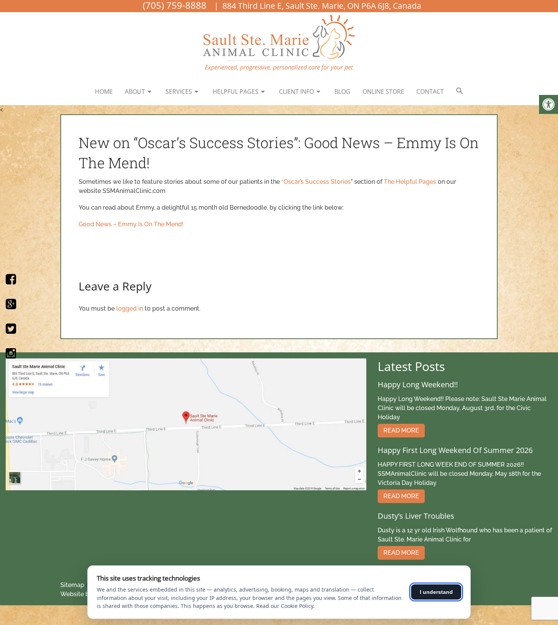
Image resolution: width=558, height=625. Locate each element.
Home (104, 91)
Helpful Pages (236, 91)
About (135, 91)
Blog (342, 91)
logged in (129, 308)
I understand (436, 592)
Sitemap (72, 585)
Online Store (383, 91)
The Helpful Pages (411, 181)
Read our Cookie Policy (284, 605)
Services (179, 91)
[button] (460, 91)
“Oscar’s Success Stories (316, 181)
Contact (430, 91)
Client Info (296, 91)
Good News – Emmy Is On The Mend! (131, 224)
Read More (401, 430)
